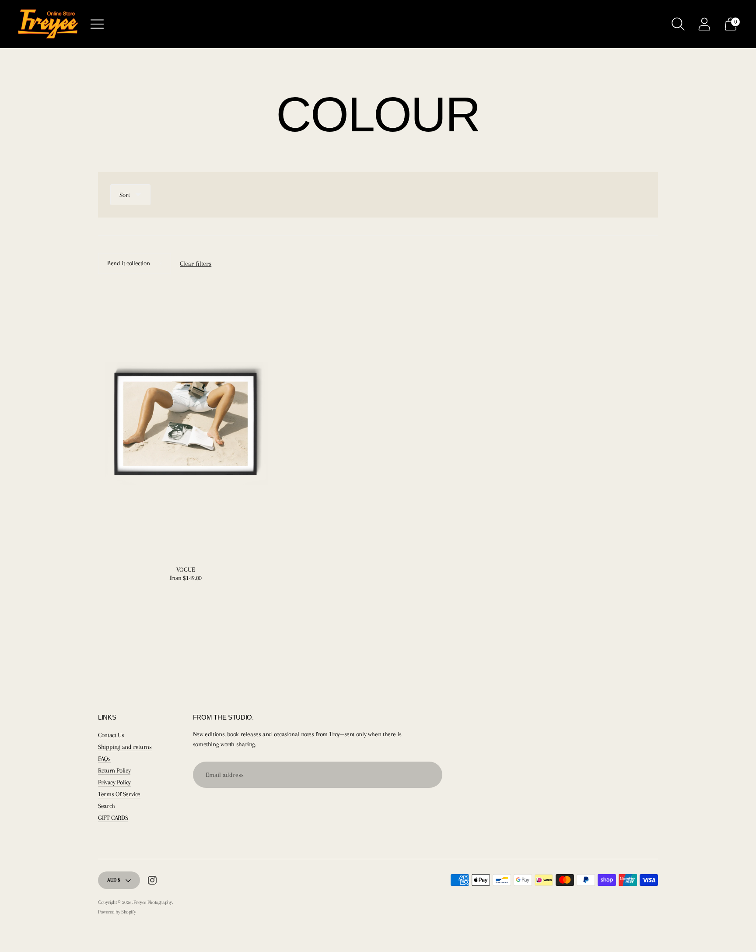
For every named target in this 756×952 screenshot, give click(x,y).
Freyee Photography (152, 902)
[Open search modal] (678, 24)
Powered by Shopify (117, 912)
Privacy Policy (114, 782)
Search (106, 805)
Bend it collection (128, 263)
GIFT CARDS (113, 817)
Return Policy (114, 770)
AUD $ (113, 880)
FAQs (104, 758)
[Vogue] (185, 423)
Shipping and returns (125, 746)
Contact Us (111, 734)
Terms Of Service (119, 793)
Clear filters (195, 263)
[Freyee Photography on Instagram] (152, 882)
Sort (124, 194)
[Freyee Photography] (48, 24)
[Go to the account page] (704, 24)
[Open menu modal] (97, 24)
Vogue (185, 569)
